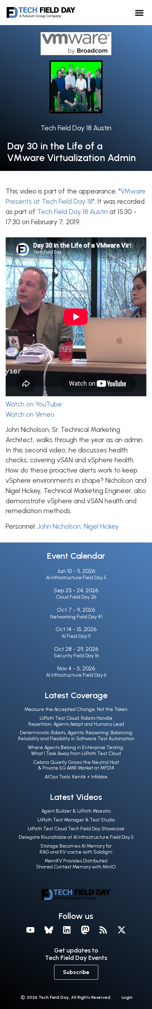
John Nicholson (59, 526)
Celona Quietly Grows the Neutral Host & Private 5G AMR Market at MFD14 (76, 765)
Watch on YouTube (34, 404)
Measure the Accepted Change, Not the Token (76, 709)
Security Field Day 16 (76, 656)
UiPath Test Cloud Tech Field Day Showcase (76, 829)
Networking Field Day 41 (76, 617)
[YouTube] (30, 930)
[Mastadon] (85, 930)
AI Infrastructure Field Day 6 (76, 675)
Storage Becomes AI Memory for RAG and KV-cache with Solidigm (76, 849)
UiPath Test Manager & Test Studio (76, 820)
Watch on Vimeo (30, 414)
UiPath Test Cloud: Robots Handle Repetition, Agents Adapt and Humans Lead (76, 721)
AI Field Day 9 (76, 636)
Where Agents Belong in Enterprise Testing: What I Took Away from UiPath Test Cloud (76, 750)
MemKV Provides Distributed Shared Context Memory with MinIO (76, 864)
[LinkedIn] (67, 930)
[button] (139, 12)
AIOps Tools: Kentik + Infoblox (76, 777)
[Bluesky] (49, 930)
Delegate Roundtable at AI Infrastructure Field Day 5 (76, 837)
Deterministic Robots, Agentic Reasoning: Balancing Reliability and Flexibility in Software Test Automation (76, 736)
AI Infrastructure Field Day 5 (76, 578)
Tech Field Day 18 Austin (76, 128)
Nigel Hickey (101, 526)
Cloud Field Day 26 (76, 597)
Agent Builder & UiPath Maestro (76, 811)
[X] (122, 930)
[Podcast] (104, 930)
